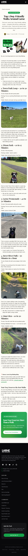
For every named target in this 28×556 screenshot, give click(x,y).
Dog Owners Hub (5, 516)
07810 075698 (6, 470)
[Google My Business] (16, 464)
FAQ (2, 489)
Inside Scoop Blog (5, 511)
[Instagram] (6, 464)
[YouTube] (9, 464)
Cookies (17, 549)
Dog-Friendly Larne (6, 513)
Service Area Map (5, 492)
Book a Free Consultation (12, 432)
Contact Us (4, 505)
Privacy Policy (11, 549)
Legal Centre (14, 552)
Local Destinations (14, 12)
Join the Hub (13, 535)
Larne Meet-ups (5, 502)
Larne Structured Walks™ (7, 481)
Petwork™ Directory (6, 508)
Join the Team (5, 518)
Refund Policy (23, 549)
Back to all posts (5, 9)
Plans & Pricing (5, 478)
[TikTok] (13, 464)
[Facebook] (3, 464)
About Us (3, 484)
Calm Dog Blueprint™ (6, 494)
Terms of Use (4, 549)
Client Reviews (5, 486)
